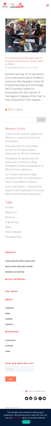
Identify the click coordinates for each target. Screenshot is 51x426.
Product (10, 252)
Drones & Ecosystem (14, 272)
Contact (9, 324)
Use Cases (11, 291)
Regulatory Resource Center (19, 266)
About (9, 299)
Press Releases (13, 231)
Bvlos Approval (15, 279)
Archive (9, 207)
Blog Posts (11, 212)
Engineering (11, 222)
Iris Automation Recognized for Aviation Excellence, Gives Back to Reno (24, 61)
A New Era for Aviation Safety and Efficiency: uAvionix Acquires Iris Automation (23, 137)
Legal (7, 351)
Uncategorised (13, 236)
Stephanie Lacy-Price (16, 67)
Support (9, 346)
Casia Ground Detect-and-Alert (20, 261)
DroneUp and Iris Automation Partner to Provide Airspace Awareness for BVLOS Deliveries (22, 149)
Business (10, 217)
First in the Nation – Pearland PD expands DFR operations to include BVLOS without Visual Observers (24, 190)
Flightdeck (10, 340)
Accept (26, 422)
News (8, 227)
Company (9, 308)
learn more (17, 418)
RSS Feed (15, 109)
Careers (9, 319)
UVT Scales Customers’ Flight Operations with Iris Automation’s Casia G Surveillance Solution (23, 178)
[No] (47, 417)
